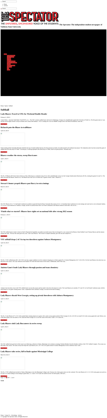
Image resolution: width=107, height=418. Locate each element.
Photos (5, 81)
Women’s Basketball (12, 62)
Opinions (6, 38)
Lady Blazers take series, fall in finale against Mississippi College (27, 351)
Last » (13, 377)
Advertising (14, 415)
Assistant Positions (11, 92)
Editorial (9, 40)
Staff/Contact (7, 88)
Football (9, 58)
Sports (5, 54)
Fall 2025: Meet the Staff (13, 91)
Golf (8, 68)
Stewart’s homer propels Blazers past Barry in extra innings (25, 183)
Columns (9, 43)
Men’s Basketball (11, 61)
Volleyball (9, 67)
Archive (6, 5)
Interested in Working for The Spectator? (17, 94)
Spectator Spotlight (11, 52)
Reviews (9, 74)
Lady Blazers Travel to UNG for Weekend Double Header (24, 114)
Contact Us (9, 89)
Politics (8, 35)
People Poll (10, 41)
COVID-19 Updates (12, 37)
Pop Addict (9, 75)
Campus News (10, 48)
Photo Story (10, 84)
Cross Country (10, 57)
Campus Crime (10, 34)
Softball (9, 64)
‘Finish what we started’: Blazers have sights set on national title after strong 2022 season (36, 211)
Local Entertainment (12, 77)
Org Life (9, 51)
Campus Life (7, 45)
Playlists (9, 79)
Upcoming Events (8, 86)
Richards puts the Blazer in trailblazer (16, 127)
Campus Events (11, 47)
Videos (8, 78)
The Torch (6, 85)
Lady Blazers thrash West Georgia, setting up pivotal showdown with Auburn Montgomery (37, 295)
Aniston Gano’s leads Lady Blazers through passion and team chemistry (29, 267)
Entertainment (7, 71)
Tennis (8, 69)
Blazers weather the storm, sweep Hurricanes (19, 155)
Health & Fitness (11, 55)
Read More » (4, 124)
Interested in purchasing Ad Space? (15, 95)
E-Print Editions (8, 31)
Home (5, 4)
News (5, 33)
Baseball (9, 60)
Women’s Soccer (11, 65)
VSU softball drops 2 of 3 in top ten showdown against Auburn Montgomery (31, 239)
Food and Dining (11, 50)
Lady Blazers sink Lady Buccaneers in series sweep (21, 323)
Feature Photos (10, 82)
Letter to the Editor (11, 44)
